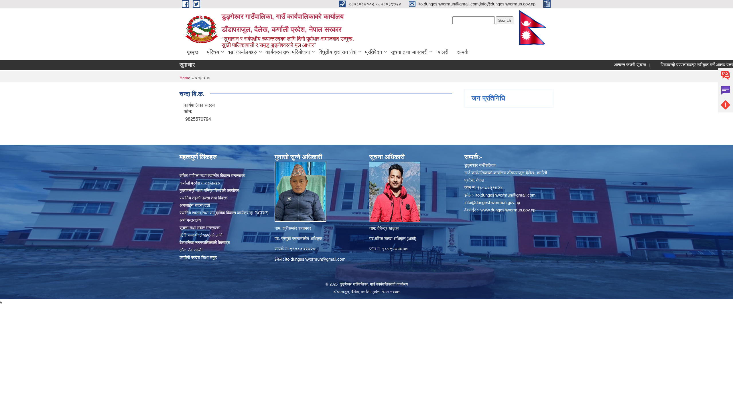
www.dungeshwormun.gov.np (507, 209)
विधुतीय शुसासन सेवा (337, 52)
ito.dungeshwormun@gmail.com (315, 259)
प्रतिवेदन (373, 52)
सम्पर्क (462, 52)
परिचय (213, 52)
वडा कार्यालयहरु (242, 52)
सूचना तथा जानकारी (409, 52)
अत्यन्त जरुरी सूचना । (616, 64)
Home (185, 78)
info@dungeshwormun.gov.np (492, 202)
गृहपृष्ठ (192, 52)
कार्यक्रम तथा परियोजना (287, 52)
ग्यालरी (442, 52)
